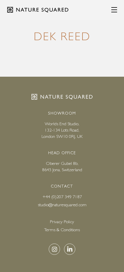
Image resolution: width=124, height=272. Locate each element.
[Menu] (114, 9)
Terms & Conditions (62, 229)
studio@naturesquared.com (62, 204)
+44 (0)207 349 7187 (62, 196)
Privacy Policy (62, 221)
